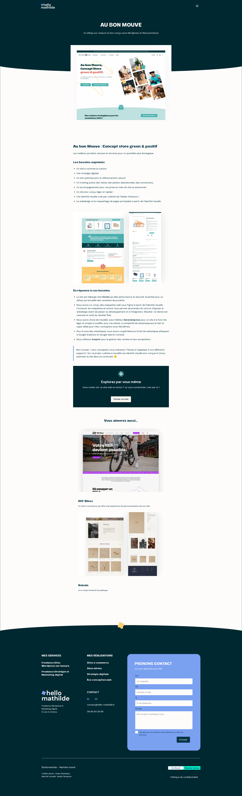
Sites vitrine (94, 668)
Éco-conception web (99, 680)
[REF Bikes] (121, 490)
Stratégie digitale (98, 674)
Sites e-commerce (98, 663)
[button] (197, 6)
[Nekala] (121, 574)
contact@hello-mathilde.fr (101, 704)
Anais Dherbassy (62, 773)
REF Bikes (85, 501)
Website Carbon (192, 768)
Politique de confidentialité (184, 777)
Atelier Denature (64, 776)
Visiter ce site (120, 399)
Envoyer (183, 739)
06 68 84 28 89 (95, 711)
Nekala (83, 585)
